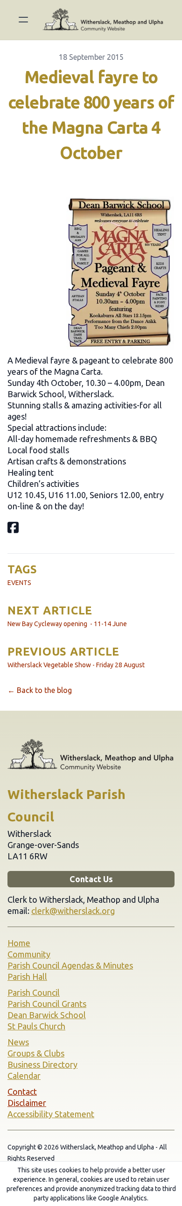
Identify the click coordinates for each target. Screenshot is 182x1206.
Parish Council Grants (46, 1003)
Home (18, 943)
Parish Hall (27, 976)
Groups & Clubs (35, 1053)
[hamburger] (23, 19)
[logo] (103, 19)
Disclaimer (26, 1102)
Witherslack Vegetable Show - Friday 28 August (76, 665)
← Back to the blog (39, 690)
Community (28, 954)
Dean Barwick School (46, 1015)
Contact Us (91, 879)
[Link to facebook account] (13, 527)
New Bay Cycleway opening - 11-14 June (67, 624)
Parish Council (33, 992)
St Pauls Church (36, 1026)
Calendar (24, 1075)
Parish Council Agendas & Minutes (70, 965)
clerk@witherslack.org (73, 910)
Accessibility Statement (50, 1114)
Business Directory (42, 1064)
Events (19, 582)
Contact (22, 1091)
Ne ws (18, 1042)
